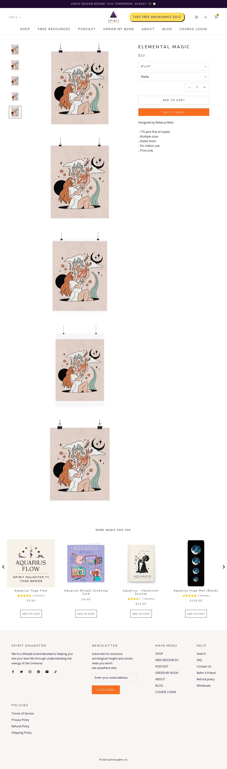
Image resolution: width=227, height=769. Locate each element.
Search (201, 654)
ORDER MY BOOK (118, 29)
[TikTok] (55, 671)
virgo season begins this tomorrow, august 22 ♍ (113, 4)
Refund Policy (20, 726)
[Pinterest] (38, 671)
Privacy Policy (20, 720)
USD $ (13, 17)
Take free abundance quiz (157, 17)
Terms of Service (23, 713)
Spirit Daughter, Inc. (117, 759)
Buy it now (174, 112)
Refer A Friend (206, 673)
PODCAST (87, 29)
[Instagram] (30, 671)
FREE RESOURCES (54, 29)
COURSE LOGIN (193, 29)
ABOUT (148, 29)
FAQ (199, 660)
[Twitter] (21, 671)
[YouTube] (47, 671)
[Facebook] (13, 671)
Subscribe (106, 689)
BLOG (167, 29)
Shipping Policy (22, 733)
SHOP (25, 29)
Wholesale (204, 686)
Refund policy (206, 679)
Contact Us (204, 666)
